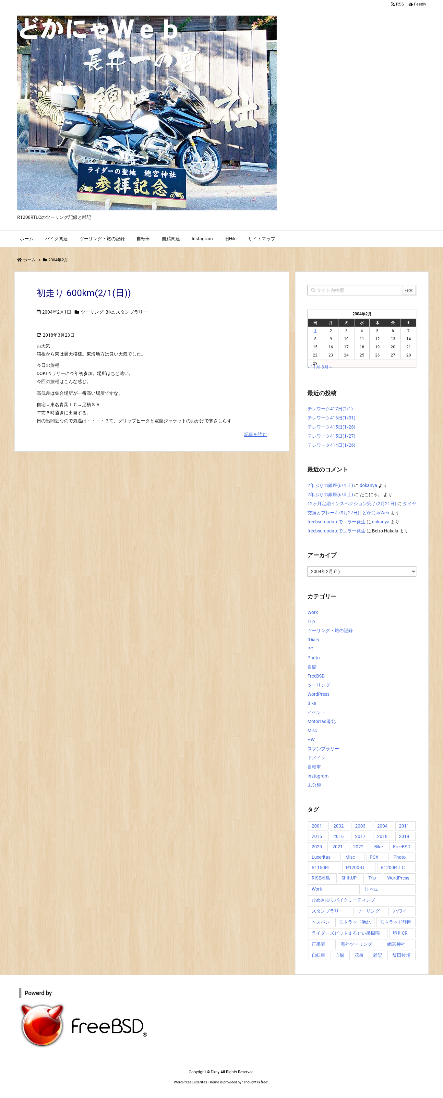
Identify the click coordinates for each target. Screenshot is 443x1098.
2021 (337, 846)
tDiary (313, 639)
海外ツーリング (356, 944)
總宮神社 (396, 944)
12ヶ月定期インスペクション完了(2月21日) (351, 503)
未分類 (314, 785)
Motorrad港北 (321, 721)
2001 (317, 826)
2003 (360, 826)
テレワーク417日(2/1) (330, 408)
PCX (374, 857)
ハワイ (400, 911)
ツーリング (92, 312)
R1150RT (321, 867)
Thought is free (255, 1082)
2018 (382, 836)
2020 (317, 846)
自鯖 (312, 666)
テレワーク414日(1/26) (331, 445)
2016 (338, 836)
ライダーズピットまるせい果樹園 (346, 933)
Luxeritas (321, 857)
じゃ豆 (371, 889)
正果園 (318, 944)
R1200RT (355, 867)
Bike (109, 312)
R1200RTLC (393, 867)
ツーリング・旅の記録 (330, 630)
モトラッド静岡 (396, 922)
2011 (404, 826)
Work (312, 612)
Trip (311, 621)
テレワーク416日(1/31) (331, 417)
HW (311, 739)
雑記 (377, 955)
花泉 (359, 955)
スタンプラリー (132, 312)
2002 (338, 826)
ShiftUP (349, 877)
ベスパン (321, 922)
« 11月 (313, 366)
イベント (316, 712)
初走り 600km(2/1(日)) (84, 293)
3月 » (326, 366)
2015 (317, 836)
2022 (358, 846)
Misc (312, 730)
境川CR (400, 933)
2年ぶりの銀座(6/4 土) (330, 485)
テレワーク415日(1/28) (331, 427)
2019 (404, 836)
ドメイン (316, 757)
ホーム (29, 259)
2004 (382, 826)
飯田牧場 (401, 955)
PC (310, 648)
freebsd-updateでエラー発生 (336, 521)
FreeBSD (316, 676)
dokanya (368, 485)
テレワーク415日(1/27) (331, 436)
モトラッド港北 (355, 922)
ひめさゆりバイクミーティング (343, 900)
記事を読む (255, 434)
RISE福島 (321, 877)
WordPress (318, 694)
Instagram (318, 776)
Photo (313, 657)
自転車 (314, 766)
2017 (360, 836)
